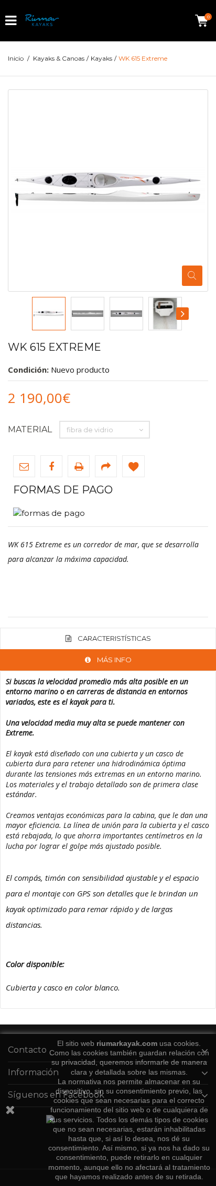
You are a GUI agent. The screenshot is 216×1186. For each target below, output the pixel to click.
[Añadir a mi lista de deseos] (133, 466)
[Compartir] (106, 466)
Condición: (28, 369)
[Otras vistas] (32, 313)
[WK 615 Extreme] (49, 313)
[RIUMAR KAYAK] (42, 20)
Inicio (16, 58)
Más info (114, 659)
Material (31, 429)
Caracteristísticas (114, 638)
